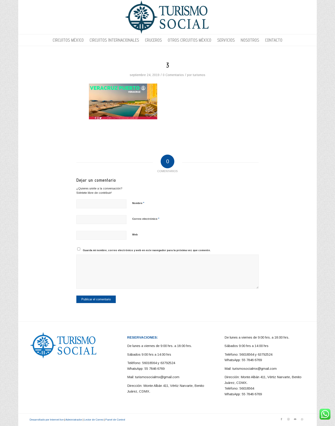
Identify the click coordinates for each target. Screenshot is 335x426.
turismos (199, 75)
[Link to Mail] (295, 419)
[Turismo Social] (167, 17)
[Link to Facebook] (281, 419)
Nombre (138, 203)
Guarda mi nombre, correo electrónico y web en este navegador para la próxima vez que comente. (147, 250)
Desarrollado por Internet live (47, 419)
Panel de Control (115, 419)
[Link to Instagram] (288, 419)
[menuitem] (68, 40)
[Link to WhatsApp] (302, 419)
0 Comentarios (173, 75)
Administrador (73, 419)
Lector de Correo (93, 419)
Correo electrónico (145, 218)
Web (135, 234)
